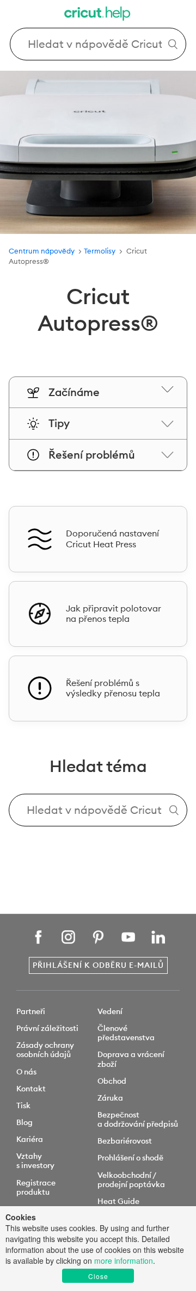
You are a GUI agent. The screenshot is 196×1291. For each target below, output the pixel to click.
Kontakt (31, 1089)
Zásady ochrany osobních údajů (45, 1049)
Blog (24, 1122)
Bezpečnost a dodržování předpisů (137, 1119)
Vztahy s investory (35, 1160)
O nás (26, 1072)
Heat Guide (118, 1201)
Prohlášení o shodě (130, 1158)
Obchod (111, 1081)
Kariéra (29, 1139)
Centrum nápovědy (42, 250)
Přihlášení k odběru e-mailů (98, 965)
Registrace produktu (36, 1187)
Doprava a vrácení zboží (130, 1058)
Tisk (23, 1105)
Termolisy (100, 250)
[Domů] (98, 15)
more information (123, 1260)
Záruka (110, 1098)
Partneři (30, 1011)
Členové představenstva (126, 1032)
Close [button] (98, 1276)
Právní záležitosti (47, 1028)
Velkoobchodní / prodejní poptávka (131, 1179)
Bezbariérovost (124, 1141)
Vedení (109, 1011)
